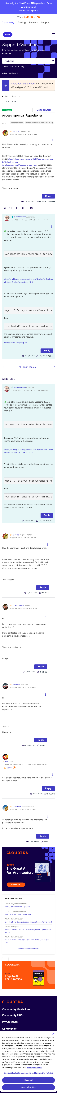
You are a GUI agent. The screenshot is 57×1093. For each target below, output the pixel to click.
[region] (28, 1061)
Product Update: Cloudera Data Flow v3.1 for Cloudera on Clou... (27, 941)
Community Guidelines (16, 1009)
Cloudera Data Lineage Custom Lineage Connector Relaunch (28, 922)
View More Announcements (28, 948)
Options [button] (9, 101)
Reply (48, 195)
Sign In (7, 34)
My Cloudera (10, 1021)
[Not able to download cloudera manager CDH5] (54, 367)
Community (8, 22)
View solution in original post (15, 343)
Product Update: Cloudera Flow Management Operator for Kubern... (28, 930)
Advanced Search (10, 73)
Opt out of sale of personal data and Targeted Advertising (28, 1073)
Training (22, 22)
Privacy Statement (34, 1067)
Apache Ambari (17, 123)
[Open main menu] (54, 34)
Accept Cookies (28, 1087)
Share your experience (23, 83)
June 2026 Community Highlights (18, 914)
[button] (52, 139)
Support (45, 22)
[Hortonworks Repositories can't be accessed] (2, 367)
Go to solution (44, 109)
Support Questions (12, 96)
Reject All (28, 1080)
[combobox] (28, 66)
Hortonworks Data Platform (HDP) (39, 123)
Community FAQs (13, 1015)
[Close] (53, 1034)
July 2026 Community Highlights (17, 907)
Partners (33, 22)
